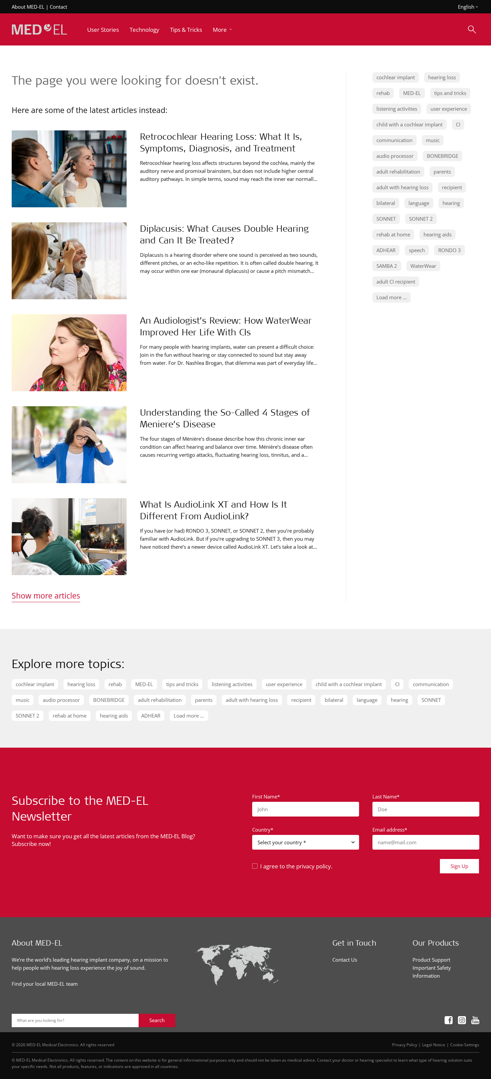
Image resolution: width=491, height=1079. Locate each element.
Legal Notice (433, 1044)
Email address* (389, 829)
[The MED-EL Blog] (39, 29)
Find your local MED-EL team (45, 983)
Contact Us (344, 959)
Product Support (431, 959)
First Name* (266, 796)
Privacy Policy (404, 1044)
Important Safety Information (432, 971)
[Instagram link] (462, 1020)
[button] (223, 29)
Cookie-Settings (464, 1044)
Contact (58, 6)
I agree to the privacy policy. (296, 866)
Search (157, 1020)
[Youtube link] (475, 1020)
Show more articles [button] (46, 595)
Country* (262, 829)
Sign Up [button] (459, 866)
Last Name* (385, 796)
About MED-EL (28, 6)
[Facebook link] (449, 1020)
